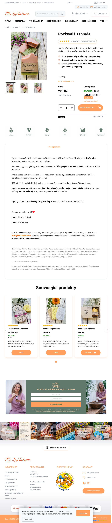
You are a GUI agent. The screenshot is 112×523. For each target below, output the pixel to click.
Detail (21, 352)
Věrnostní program (11, 486)
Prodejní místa (49, 2)
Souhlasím (83, 513)
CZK (100, 3)
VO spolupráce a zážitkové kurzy (14, 494)
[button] (56, 362)
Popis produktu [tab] (54, 147)
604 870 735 (91, 477)
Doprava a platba (35, 2)
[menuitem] (9, 21)
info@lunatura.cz (93, 473)
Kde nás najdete (10, 499)
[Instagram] (88, 482)
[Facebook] (84, 482)
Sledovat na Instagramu (58, 447)
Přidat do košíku (87, 107)
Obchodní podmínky (12, 2)
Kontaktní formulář (93, 491)
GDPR (24, 2)
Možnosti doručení (90, 101)
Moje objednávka (11, 490)
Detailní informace (65, 81)
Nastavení (28, 519)
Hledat (62, 14)
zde (71, 514)
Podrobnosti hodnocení (88, 41)
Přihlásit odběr (56, 404)
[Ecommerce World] (95, 520)
